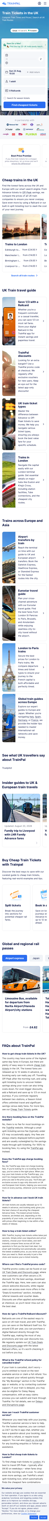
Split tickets (13, 934)
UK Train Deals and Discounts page (20, 1301)
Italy (32, 716)
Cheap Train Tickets (20, 1138)
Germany (22, 720)
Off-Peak (27, 192)
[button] (40, 59)
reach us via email (34, 1469)
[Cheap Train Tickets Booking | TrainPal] (11, 3)
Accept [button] (43, 1517)
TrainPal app (36, 1177)
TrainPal (10, 1157)
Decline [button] (34, 1517)
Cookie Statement (28, 1513)
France (34, 720)
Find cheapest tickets (24, 105)
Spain (38, 716)
